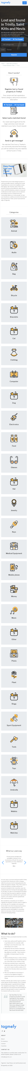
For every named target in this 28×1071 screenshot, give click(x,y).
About (3, 1039)
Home (3, 63)
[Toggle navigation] (24, 2)
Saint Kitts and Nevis (12, 63)
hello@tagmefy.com (6, 1057)
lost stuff (20, 1010)
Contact (3, 1043)
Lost (3, 50)
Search (14, 55)
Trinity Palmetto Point (9, 65)
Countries (3, 1046)
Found (9, 50)
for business (4, 1041)
